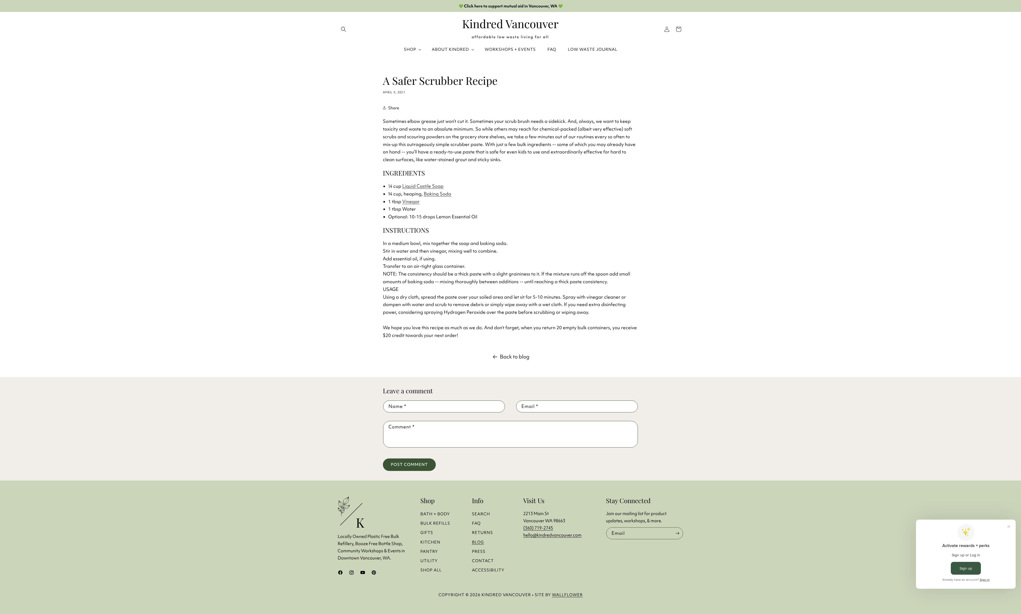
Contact (483, 560)
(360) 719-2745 (538, 528)
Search (481, 513)
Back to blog (514, 356)
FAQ (476, 523)
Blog (478, 542)
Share (393, 107)
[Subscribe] (677, 533)
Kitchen (430, 542)
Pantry (429, 551)
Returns (482, 532)
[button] (678, 29)
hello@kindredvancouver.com (552, 535)
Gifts (426, 532)
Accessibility (488, 570)
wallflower (567, 594)
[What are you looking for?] (343, 29)
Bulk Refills (435, 523)
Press (479, 551)
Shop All (431, 570)
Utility (429, 560)
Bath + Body (435, 513)
